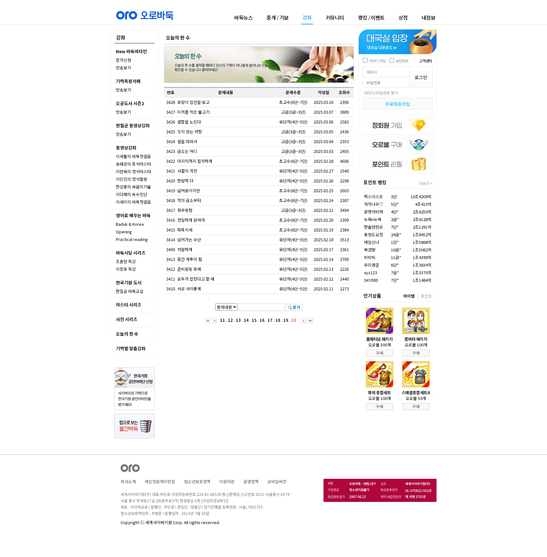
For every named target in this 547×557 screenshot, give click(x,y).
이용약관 (227, 481)
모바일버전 (276, 481)
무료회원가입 (397, 104)
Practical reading (132, 239)
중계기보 (278, 17)
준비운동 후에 (189, 269)
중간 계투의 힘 (189, 259)
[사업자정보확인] (214, 500)
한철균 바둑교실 (129, 291)
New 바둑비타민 (131, 51)
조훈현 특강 (126, 261)
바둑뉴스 (243, 17)
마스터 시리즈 (128, 304)
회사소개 (128, 481)
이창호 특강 (126, 269)
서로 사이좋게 (189, 289)
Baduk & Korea (130, 224)
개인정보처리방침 (160, 481)
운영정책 (251, 481)
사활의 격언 (187, 171)
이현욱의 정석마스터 (133, 171)
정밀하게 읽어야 (191, 220)
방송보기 (123, 68)
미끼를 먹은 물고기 (193, 112)
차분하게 (184, 249)
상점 (403, 17)
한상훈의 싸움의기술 (133, 187)
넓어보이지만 (188, 190)
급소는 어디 (187, 151)
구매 (379, 353)
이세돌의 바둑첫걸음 (133, 156)
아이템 (409, 296)
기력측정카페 (128, 81)
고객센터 (425, 60)
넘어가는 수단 (189, 240)
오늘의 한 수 (127, 334)
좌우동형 (184, 210)
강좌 (307, 18)
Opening (124, 232)
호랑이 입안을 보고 (193, 102)
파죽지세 (184, 230)
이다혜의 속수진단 (131, 194)
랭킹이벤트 (371, 17)
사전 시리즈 (126, 319)
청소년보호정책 (197, 481)
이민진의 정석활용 (131, 179)
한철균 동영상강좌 (133, 125)
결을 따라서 (187, 141)
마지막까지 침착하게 (194, 161)
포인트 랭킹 (375, 182)
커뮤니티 (335, 17)
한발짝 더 (185, 181)
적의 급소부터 (189, 200)
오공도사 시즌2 (130, 103)
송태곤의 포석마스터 (133, 164)
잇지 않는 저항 (189, 132)
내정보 (429, 17)
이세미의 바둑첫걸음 (133, 202)
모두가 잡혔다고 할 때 (195, 279)
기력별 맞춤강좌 (131, 348)
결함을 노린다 (189, 122)
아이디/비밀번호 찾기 (381, 92)
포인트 (426, 296)
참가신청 (123, 60)
